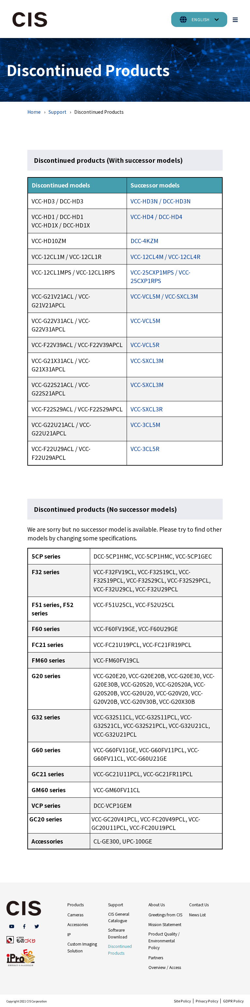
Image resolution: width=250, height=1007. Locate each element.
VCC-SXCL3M (147, 360)
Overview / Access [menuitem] (164, 967)
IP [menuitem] (69, 934)
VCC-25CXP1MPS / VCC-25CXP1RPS (160, 276)
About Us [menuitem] (156, 905)
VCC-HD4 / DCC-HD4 (156, 217)
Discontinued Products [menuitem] (120, 949)
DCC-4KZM (144, 241)
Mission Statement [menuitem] (164, 924)
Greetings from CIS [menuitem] (165, 915)
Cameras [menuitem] (75, 915)
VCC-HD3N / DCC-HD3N (161, 201)
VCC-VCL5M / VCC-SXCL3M (164, 296)
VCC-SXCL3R (146, 409)
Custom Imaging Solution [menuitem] (82, 947)
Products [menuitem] (75, 905)
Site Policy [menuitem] (182, 1001)
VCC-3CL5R (145, 449)
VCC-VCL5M (145, 320)
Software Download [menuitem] (117, 933)
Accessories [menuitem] (77, 924)
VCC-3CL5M (145, 424)
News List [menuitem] (197, 915)
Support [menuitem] (115, 905)
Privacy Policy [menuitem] (207, 1001)
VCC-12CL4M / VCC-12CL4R (165, 256)
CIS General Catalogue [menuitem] (118, 917)
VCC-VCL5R (145, 345)
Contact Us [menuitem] (199, 905)
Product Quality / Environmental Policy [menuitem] (164, 940)
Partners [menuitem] (155, 958)
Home (34, 112)
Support (57, 112)
